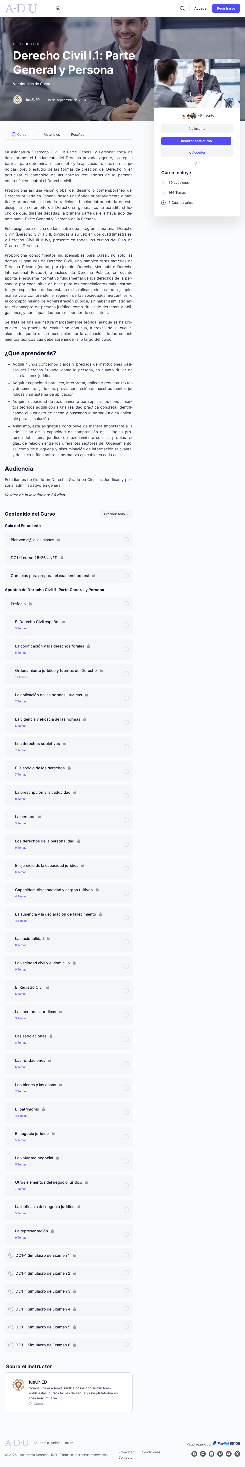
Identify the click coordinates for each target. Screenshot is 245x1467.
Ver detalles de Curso (32, 83)
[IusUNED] (18, 1384)
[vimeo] (220, 1454)
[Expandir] (10, 625)
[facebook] (194, 1454)
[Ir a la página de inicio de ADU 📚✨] (21, 8)
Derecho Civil (26, 44)
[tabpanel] (69, 319)
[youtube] (229, 1454)
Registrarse (226, 8)
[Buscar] (182, 8)
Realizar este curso (196, 141)
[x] (237, 1454)
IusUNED (38, 1382)
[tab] (18, 134)
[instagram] (203, 1454)
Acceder (201, 8)
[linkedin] (211, 1454)
